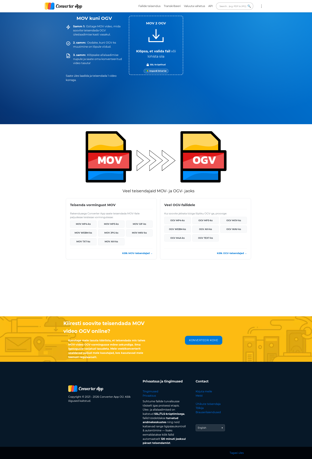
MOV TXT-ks (83, 241)
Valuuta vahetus (194, 6)
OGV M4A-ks (177, 238)
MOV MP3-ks (111, 224)
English (202, 427)
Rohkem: (261, 6)
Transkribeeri (172, 6)
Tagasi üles (237, 452)
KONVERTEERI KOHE (203, 340)
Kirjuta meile (204, 391)
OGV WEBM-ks (177, 229)
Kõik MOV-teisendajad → (137, 253)
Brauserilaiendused (208, 412)
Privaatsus (149, 395)
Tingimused (150, 391)
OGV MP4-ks (177, 220)
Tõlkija (200, 408)
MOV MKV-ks (139, 232)
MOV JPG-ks (111, 232)
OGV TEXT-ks (205, 238)
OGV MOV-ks (233, 220)
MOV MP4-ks (83, 224)
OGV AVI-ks (205, 229)
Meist (199, 395)
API (210, 6)
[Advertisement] (156, 290)
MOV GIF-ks (139, 224)
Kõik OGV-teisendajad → (232, 253)
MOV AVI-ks (111, 241)
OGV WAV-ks (233, 229)
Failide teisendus (149, 6)
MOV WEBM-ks (83, 232)
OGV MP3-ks (205, 220)
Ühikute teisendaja (208, 404)
